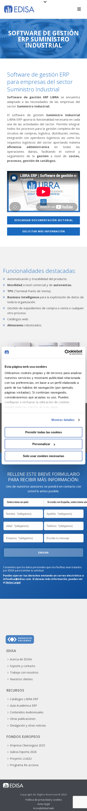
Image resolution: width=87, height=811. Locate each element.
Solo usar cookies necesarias (43, 456)
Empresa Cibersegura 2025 (27, 745)
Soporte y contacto (22, 666)
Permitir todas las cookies (43, 432)
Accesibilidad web (43, 808)
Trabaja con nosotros (24, 672)
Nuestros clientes (21, 679)
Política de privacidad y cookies (43, 799)
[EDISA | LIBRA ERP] (13, 785)
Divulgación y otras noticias (28, 725)
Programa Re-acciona (24, 765)
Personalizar (41, 444)
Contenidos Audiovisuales (27, 712)
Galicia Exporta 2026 (23, 752)
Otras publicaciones (23, 719)
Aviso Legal (13, 582)
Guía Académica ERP (23, 705)
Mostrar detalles (63, 420)
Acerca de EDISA (21, 659)
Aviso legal (43, 804)
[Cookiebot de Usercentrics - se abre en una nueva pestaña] (64, 352)
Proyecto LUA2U (21, 758)
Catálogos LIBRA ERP (24, 699)
